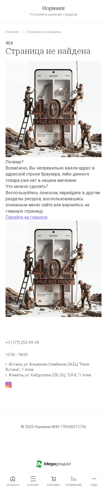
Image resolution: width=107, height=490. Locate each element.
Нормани (53, 8)
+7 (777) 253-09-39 (22, 342)
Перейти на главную (26, 217)
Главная (12, 32)
